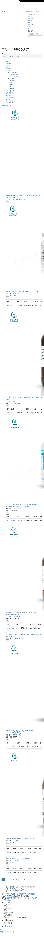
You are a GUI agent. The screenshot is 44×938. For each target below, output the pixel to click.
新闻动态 (30, 20)
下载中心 (30, 22)
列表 (4, 105)
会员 (12, 932)
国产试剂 (9, 93)
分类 (5, 932)
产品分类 (31, 14)
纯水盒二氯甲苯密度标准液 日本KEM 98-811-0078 (22, 291)
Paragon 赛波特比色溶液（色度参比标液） (19, 859)
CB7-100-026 (17, 735)
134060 (15, 840)
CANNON (13, 79)
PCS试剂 (12, 89)
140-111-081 (17, 509)
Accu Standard (14, 75)
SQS (11, 83)
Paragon (12, 81)
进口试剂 (9, 70)
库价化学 (35, 898)
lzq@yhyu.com (15, 889)
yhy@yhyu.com (26, 889)
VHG (11, 85)
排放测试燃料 (10, 98)
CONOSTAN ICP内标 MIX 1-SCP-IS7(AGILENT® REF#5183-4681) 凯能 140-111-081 (21, 506)
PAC (11, 87)
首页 (29, 16)
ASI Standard (14, 73)
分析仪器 (9, 102)
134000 (15, 861)
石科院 (8, 66)
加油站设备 (9, 100)
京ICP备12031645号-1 (14, 898)
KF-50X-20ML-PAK (19, 199)
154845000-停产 (18, 638)
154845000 (16, 616)
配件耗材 (9, 95)
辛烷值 (8, 61)
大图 (9, 105)
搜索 (29, 29)
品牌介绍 (30, 18)
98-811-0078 (17, 293)
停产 (14, 401)
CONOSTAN (14, 77)
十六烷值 (9, 63)
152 (25, 880)
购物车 (9, 932)
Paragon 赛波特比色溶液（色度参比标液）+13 (21, 838)
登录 (29, 26)
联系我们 (30, 24)
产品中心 (14, 894)
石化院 (8, 68)
